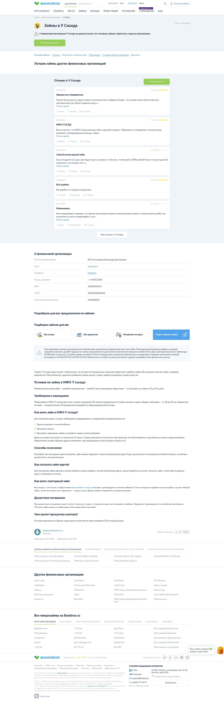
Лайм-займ (39, 581)
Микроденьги (160, 599)
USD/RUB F (113, 4)
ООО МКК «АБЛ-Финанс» (166, 595)
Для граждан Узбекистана (166, 642)
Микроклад (159, 590)
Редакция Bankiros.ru (53, 531)
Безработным (40, 628)
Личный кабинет (42, 55)
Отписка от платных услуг (74, 55)
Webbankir (79, 590)
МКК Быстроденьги (43, 595)
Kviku (76, 595)
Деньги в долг (160, 585)
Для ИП (117, 647)
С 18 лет (38, 647)
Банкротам (119, 642)
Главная (37, 17)
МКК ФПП (119, 595)
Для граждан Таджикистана (167, 638)
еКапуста (38, 599)
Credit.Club (119, 585)
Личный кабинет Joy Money (167, 556)
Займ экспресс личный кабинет (49, 556)
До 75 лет (79, 647)
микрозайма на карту (81, 488)
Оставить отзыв (156, 82)
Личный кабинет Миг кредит (128, 556)
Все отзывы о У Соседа (112, 235)
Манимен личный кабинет (86, 561)
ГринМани (79, 581)
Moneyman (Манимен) (84, 585)
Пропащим (119, 638)
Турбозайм (39, 585)
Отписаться (170, 683)
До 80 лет (118, 628)
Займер (37, 590)
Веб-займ (78, 599)
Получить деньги (50, 43)
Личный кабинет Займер (85, 556)
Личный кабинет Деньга (125, 561)
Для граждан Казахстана (166, 628)
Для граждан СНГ (83, 642)
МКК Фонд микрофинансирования (130, 590)
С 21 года (118, 633)
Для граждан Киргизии (165, 633)
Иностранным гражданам (166, 647)
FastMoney (119, 581)
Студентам (39, 638)
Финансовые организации (51, 17)
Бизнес (37, 642)
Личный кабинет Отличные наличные (52, 561)
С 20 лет (78, 633)
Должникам (80, 638)
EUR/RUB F (132, 4)
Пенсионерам (40, 633)
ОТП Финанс (160, 581)
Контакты (135, 55)
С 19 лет (78, 628)
